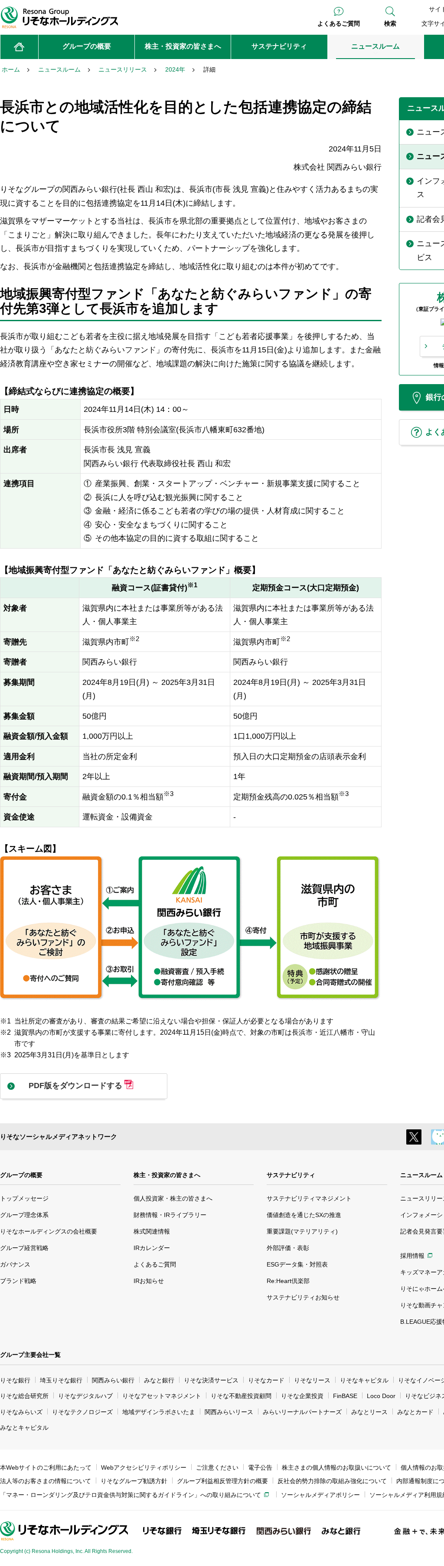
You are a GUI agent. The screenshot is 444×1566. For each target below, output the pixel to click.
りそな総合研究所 (24, 1395)
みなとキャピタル (24, 1427)
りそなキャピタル (364, 1380)
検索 (390, 23)
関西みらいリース (229, 1411)
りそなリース (312, 1380)
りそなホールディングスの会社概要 (48, 1231)
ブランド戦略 (18, 1280)
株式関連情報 (152, 1231)
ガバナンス (15, 1264)
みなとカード (415, 1411)
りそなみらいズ (21, 1411)
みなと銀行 (159, 1380)
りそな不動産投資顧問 (241, 1395)
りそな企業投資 (302, 1395)
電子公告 (260, 1467)
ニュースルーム (421, 1174)
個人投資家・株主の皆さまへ (173, 1198)
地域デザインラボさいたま (158, 1411)
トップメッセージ (24, 1198)
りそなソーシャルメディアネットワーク (58, 1136)
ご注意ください (217, 1467)
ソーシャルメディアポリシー (320, 1494)
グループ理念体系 (24, 1214)
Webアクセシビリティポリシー (143, 1467)
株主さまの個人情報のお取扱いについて (336, 1467)
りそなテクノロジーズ (82, 1411)
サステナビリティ (291, 1174)
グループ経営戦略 (24, 1247)
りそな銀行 (15, 1380)
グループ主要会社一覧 (30, 1354)
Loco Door (381, 1395)
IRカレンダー (152, 1247)
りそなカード (266, 1380)
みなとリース (369, 1411)
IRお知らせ (149, 1280)
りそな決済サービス (211, 1380)
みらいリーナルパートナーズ (302, 1411)
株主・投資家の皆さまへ (167, 1174)
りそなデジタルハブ (85, 1395)
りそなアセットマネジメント (161, 1395)
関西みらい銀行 (113, 1380)
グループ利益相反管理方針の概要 (222, 1480)
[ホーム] (19, 47)
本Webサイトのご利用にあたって (45, 1467)
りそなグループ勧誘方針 (134, 1480)
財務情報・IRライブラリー (170, 1214)
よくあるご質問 (338, 23)
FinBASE (345, 1395)
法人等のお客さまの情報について (45, 1480)
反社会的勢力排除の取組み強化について (332, 1480)
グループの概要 (21, 1174)
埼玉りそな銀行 (61, 1380)
